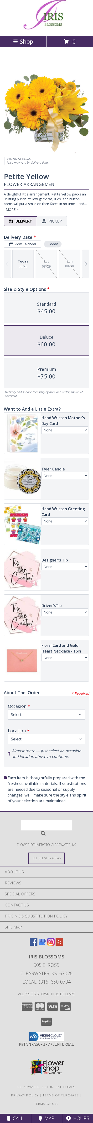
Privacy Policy (25, 1095)
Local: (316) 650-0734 (46, 982)
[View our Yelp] (59, 944)
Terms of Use (46, 1103)
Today (53, 244)
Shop (26, 41)
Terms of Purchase (61, 1095)
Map (48, 1118)
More (11, 209)
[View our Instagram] (51, 944)
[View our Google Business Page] (42, 944)
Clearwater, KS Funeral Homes (46, 1087)
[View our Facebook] (33, 944)
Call (16, 1118)
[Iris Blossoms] (46, 28)
